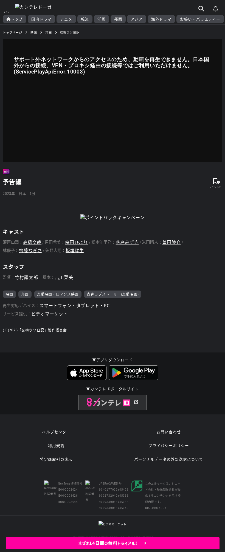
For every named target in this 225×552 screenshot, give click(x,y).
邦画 (118, 19)
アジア (136, 19)
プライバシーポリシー (168, 445)
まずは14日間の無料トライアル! (111, 543)
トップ (17, 19)
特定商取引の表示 (56, 459)
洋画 (101, 19)
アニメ (66, 19)
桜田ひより (76, 242)
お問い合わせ (169, 431)
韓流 (85, 19)
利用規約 (56, 445)
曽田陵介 (171, 242)
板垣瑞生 (75, 250)
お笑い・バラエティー (200, 19)
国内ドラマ (41, 19)
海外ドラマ (161, 19)
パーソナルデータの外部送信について (168, 459)
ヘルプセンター (56, 431)
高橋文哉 (32, 242)
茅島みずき (127, 242)
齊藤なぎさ (30, 250)
